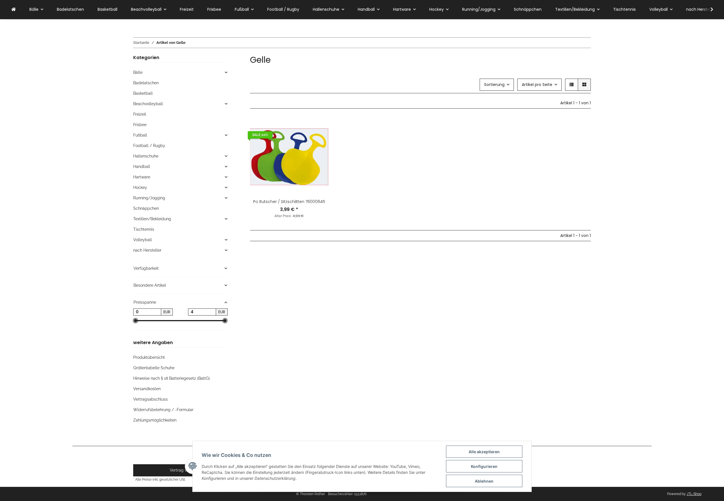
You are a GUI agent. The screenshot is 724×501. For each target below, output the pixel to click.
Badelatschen (146, 83)
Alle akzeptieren (484, 451)
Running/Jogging (149, 198)
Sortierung (494, 84)
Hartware (141, 177)
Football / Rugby (149, 145)
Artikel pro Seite (537, 84)
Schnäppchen (146, 208)
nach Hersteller (147, 250)
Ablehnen (484, 481)
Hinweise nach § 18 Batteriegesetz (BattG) (171, 378)
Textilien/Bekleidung (152, 219)
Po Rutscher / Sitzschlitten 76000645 (289, 201)
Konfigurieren (484, 466)
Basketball (143, 93)
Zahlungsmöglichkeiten (154, 420)
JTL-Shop (694, 494)
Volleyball (142, 239)
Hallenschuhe (145, 156)
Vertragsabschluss (150, 399)
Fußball (140, 135)
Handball (141, 166)
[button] (708, 9)
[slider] (135, 320)
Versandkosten (147, 388)
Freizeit (139, 114)
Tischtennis (143, 229)
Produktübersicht (149, 357)
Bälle (138, 72)
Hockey (140, 187)
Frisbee (139, 124)
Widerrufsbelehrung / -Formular (163, 409)
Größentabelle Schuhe (153, 368)
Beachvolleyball (148, 104)
